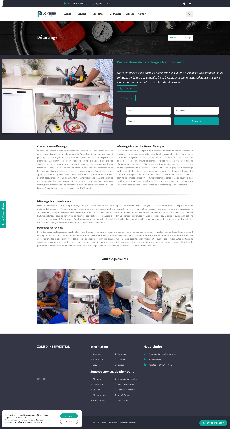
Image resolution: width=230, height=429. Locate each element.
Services (82, 13)
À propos (122, 354)
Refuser (69, 421)
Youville (96, 389)
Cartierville (98, 384)
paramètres (38, 422)
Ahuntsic (97, 379)
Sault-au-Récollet (126, 384)
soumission (98, 359)
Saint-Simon (123, 400)
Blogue (121, 364)
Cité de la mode (100, 395)
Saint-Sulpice (99, 400)
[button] (213, 423)
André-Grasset (124, 395)
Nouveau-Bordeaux (126, 389)
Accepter (69, 416)
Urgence (130, 13)
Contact (142, 13)
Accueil (67, 13)
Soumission (115, 13)
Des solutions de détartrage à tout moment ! (150, 62)
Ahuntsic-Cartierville (127, 379)
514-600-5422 (109, 3)
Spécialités (98, 13)
